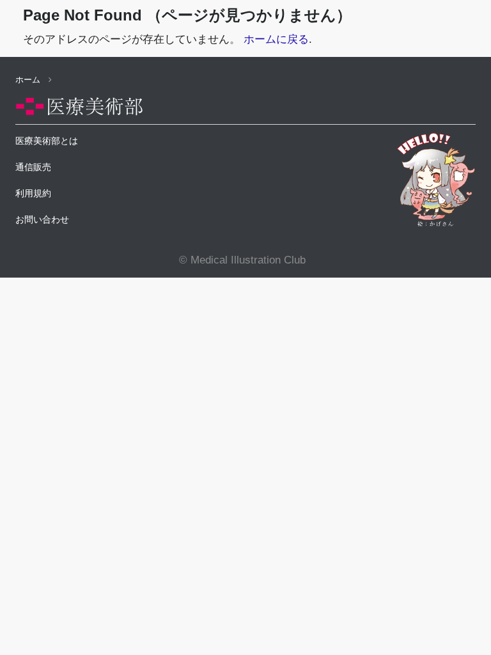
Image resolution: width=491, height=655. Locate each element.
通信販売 (33, 167)
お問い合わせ (42, 219)
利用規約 (33, 193)
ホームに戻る (276, 39)
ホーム (29, 79)
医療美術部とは (46, 141)
